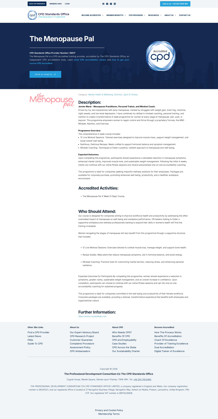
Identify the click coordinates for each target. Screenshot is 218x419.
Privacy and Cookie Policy (109, 410)
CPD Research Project (82, 336)
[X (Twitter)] (107, 4)
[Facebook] (103, 4)
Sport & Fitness (131, 94)
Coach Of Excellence (165, 340)
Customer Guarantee (81, 340)
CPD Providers (136, 15)
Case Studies (119, 343)
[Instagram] (111, 4)
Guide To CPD (35, 343)
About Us (169, 15)
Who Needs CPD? (122, 332)
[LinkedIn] (115, 4)
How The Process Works (167, 332)
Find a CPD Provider (38, 332)
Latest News (34, 336)
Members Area (56, 4)
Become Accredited (91, 15)
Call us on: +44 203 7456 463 (175, 4)
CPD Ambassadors (80, 351)
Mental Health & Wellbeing (100, 94)
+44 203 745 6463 (142, 379)
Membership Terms (109, 414)
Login (67, 4)
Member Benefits (114, 15)
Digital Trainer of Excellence (169, 351)
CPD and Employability (124, 340)
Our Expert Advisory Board (84, 332)
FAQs (30, 340)
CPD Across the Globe (124, 347)
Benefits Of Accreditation (168, 336)
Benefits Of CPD (121, 336)
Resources (153, 15)
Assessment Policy (80, 347)
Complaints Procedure (82, 343)
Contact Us (184, 15)
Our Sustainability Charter (126, 351)
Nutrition (118, 94)
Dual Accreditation (164, 347)
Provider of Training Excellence (171, 343)
